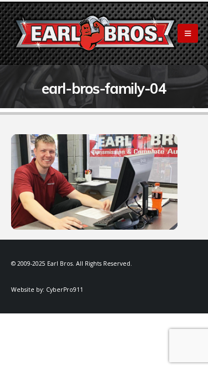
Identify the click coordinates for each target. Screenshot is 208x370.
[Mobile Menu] (187, 33)
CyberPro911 (64, 289)
